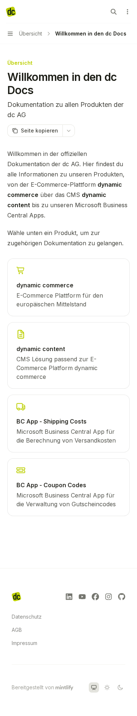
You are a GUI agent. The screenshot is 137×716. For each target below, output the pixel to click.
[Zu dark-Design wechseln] (120, 687)
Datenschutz (27, 617)
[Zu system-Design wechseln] (94, 687)
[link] (68, 287)
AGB (17, 630)
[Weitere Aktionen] (127, 12)
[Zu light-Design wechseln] (107, 687)
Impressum (24, 643)
